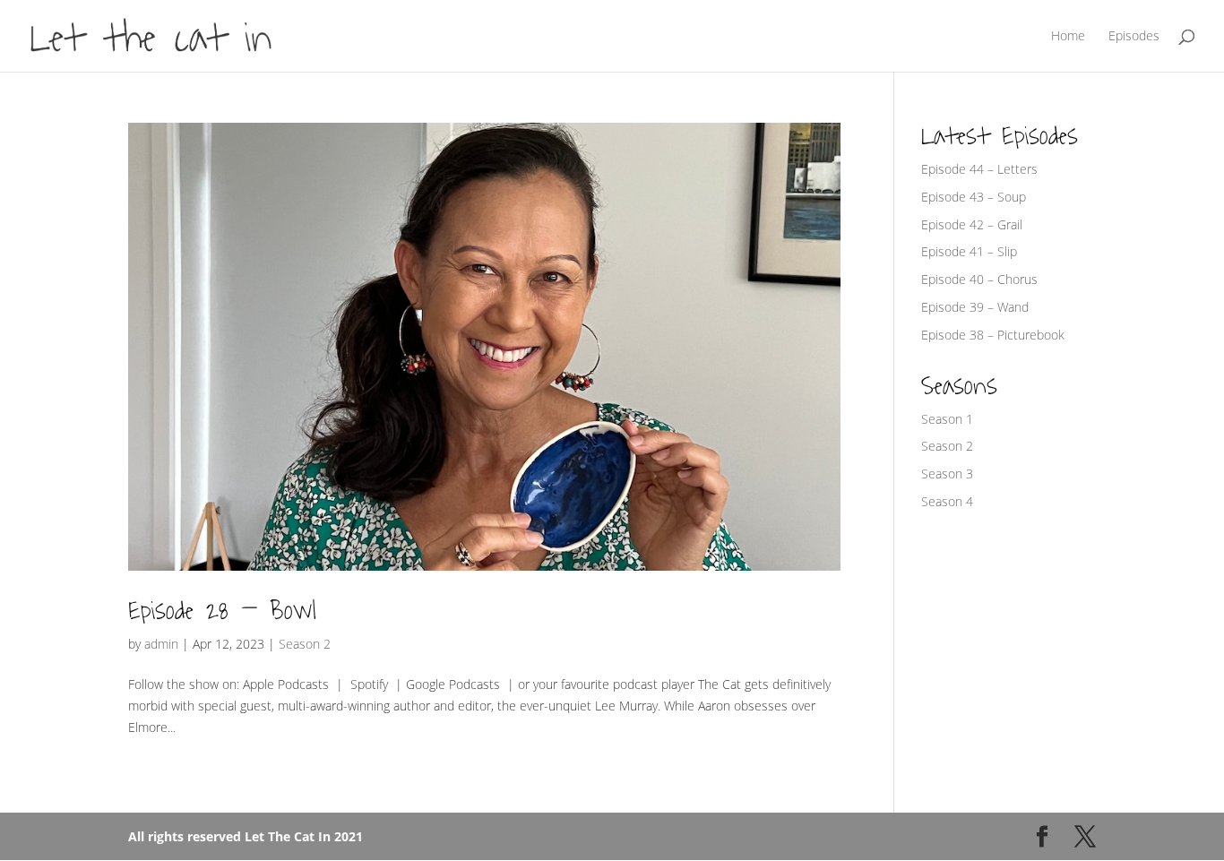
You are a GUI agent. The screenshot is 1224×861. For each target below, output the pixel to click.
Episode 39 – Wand (975, 306)
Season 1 (947, 418)
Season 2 (305, 643)
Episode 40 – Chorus (979, 279)
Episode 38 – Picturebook (993, 334)
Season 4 (947, 501)
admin (161, 643)
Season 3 (947, 473)
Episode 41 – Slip (969, 251)
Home (1068, 37)
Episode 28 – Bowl (222, 611)
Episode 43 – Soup (973, 196)
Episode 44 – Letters (979, 168)
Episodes (1133, 37)
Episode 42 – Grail (971, 224)
